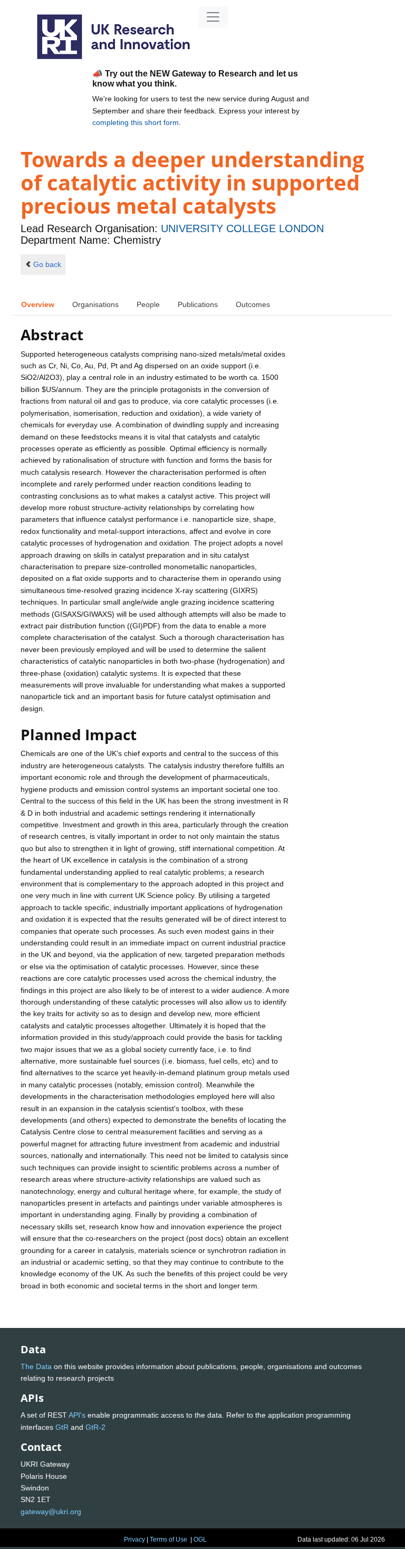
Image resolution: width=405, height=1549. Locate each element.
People (148, 304)
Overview (37, 304)
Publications (198, 304)
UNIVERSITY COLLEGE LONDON (242, 228)
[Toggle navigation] (213, 16)
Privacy (134, 1539)
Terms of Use (168, 1539)
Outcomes (253, 304)
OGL (200, 1539)
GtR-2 (95, 1427)
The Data (36, 1366)
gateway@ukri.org (51, 1511)
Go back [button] (47, 264)
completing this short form (135, 122)
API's (77, 1415)
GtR (62, 1427)
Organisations (95, 304)
